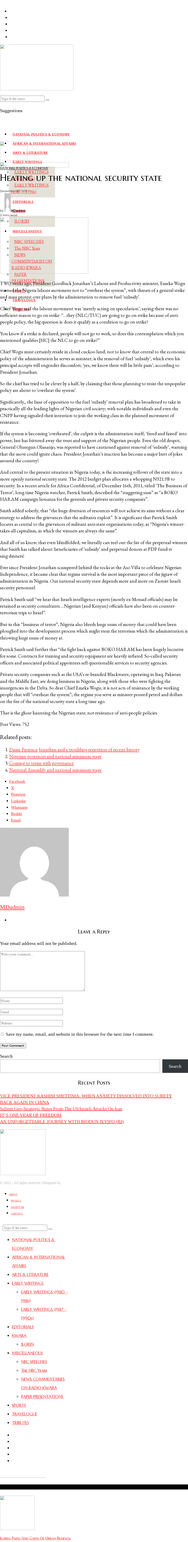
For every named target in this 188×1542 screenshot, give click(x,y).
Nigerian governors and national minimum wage (55, 756)
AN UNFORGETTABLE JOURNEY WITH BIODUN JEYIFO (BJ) (62, 1121)
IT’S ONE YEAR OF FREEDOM (30, 1115)
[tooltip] (17, 781)
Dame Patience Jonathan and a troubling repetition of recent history (74, 749)
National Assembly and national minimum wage (55, 770)
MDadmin (18, 211)
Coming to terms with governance (41, 763)
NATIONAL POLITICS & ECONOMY (24, 168)
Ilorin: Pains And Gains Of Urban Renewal (35, 1538)
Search (6, 1056)
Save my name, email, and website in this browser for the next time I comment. (80, 1034)
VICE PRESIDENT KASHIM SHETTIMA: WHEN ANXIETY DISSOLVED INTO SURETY (86, 1095)
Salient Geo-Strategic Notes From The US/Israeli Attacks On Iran (61, 1108)
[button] (47, 100)
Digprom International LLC (81, 1183)
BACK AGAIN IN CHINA (24, 1102)
